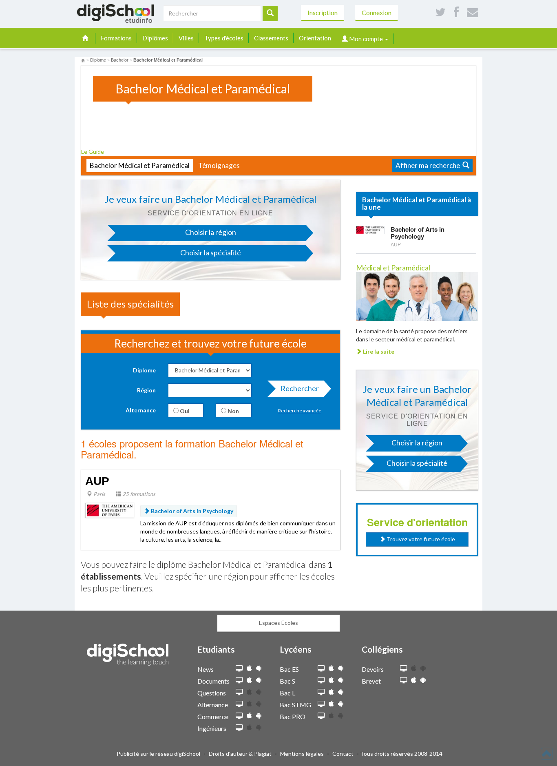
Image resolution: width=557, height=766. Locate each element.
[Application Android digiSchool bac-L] (340, 692)
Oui (184, 410)
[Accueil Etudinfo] (83, 60)
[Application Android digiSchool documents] (258, 680)
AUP (97, 481)
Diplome (144, 370)
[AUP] (109, 509)
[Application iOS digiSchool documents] (249, 680)
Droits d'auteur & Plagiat (240, 753)
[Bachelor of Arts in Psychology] (370, 229)
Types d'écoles (223, 38)
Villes (186, 38)
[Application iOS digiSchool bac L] (331, 692)
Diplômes (155, 38)
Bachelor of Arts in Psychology (191, 510)
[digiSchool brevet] (403, 680)
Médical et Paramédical (393, 267)
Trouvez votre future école (420, 539)
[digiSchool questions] (239, 692)
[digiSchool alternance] (239, 704)
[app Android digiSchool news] (258, 668)
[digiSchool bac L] (321, 692)
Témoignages (219, 165)
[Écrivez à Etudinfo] (472, 12)
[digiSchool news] (239, 669)
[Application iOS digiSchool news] (249, 668)
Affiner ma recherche (429, 165)
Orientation (315, 38)
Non (232, 410)
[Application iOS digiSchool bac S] (331, 680)
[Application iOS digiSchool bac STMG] (331, 704)
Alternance (141, 410)
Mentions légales (302, 753)
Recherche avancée (299, 410)
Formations (116, 38)
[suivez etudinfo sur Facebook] (456, 12)
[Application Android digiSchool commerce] (258, 716)
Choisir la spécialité (210, 252)
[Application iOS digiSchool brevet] (413, 680)
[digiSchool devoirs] (403, 669)
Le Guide (93, 151)
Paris (98, 494)
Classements (271, 38)
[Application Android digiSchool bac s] (340, 680)
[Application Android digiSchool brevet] (423, 680)
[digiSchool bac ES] (321, 669)
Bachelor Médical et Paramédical (140, 165)
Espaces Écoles (278, 622)
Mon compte (366, 38)
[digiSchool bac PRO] (321, 716)
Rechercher (300, 388)
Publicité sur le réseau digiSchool (158, 753)
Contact (343, 753)
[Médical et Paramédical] (417, 295)
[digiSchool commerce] (239, 716)
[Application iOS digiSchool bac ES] (331, 668)
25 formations (138, 494)
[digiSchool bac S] (321, 680)
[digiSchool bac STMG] (321, 704)
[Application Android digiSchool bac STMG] (340, 704)
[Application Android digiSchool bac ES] (340, 668)
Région (146, 390)
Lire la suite (378, 351)
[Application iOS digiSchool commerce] (249, 716)
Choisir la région (210, 232)
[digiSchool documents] (239, 680)
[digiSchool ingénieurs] (239, 728)
